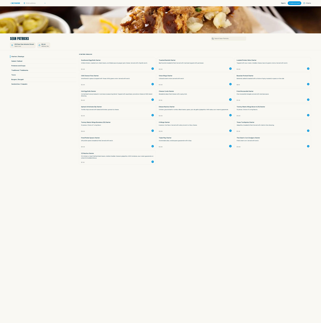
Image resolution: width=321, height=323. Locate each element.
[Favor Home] (15, 3)
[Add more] (230, 99)
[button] (117, 64)
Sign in (283, 3)
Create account (294, 3)
